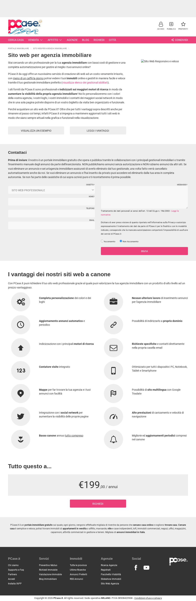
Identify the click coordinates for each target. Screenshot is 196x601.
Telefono (90, 208)
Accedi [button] (11, 579)
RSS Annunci (76, 579)
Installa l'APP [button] (15, 583)
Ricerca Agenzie (109, 565)
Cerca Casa (16, 39)
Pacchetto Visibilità (111, 574)
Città (112, 39)
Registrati (106, 570)
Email (91, 220)
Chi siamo (13, 565)
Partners (12, 574)
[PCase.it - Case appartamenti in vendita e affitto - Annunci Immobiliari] (25, 26)
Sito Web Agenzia (110, 583)
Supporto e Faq (16, 570)
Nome (91, 197)
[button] (160, 25)
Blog (85, 39)
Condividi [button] (181, 39)
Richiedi (99, 39)
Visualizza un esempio (36, 130)
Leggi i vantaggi (98, 130)
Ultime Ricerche (78, 570)
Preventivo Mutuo (48, 565)
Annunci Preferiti (78, 574)
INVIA (144, 251)
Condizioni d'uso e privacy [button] (148, 598)
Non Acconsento (130, 241)
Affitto (53, 39)
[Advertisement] (98, 8)
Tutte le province (78, 565)
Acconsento (109, 241)
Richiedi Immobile (48, 570)
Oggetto (90, 185)
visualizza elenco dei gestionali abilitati (85, 82)
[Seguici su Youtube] (146, 568)
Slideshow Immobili (111, 579)
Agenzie (72, 39)
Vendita (33, 39)
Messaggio (182, 185)
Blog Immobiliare (48, 579)
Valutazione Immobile (50, 574)
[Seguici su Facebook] (136, 568)
